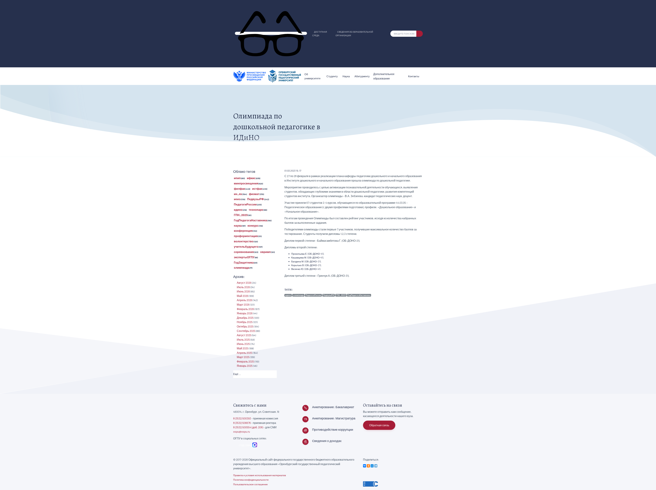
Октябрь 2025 (245, 326)
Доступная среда (319, 34)
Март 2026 (243, 304)
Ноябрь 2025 (244, 322)
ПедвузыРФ (328, 295)
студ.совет (245, 445)
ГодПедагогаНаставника (359, 295)
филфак (239, 188)
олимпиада (298, 295)
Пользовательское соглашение (250, 484)
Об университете (312, 76)
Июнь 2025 (243, 343)
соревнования (244, 251)
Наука (346, 76)
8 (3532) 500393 (242, 418)
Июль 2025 (243, 339)
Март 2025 (243, 357)
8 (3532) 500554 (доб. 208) (248, 427)
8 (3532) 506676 (242, 422)
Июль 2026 (243, 287)
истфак (257, 188)
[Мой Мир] (372, 465)
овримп (265, 251)
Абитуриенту (362, 76)
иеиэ (237, 199)
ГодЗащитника (244, 262)
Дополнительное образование (383, 76)
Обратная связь (379, 425)
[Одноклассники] (368, 465)
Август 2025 (244, 335)
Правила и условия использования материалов (259, 475)
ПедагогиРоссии (313, 295)
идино (288, 295)
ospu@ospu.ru (241, 431)
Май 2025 (242, 348)
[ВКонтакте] (364, 465)
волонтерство (243, 241)
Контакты (413, 76)
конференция (243, 230)
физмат (254, 194)
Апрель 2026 (244, 300)
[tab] (255, 374)
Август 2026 (244, 282)
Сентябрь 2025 (246, 330)
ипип (237, 178)
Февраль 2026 (245, 309)
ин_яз (238, 194)
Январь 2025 (244, 365)
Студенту (332, 76)
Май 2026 (242, 295)
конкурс (253, 225)
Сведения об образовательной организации (354, 34)
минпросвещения (246, 183)
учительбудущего (246, 246)
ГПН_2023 (341, 295)
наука (238, 225)
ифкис (251, 178)
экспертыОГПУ (244, 257)
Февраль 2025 (245, 361)
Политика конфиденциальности (251, 479)
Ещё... (237, 374)
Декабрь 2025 (245, 317)
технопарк (256, 209)
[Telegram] (375, 465)
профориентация (246, 236)
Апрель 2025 (244, 352)
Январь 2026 (244, 313)
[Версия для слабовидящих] (271, 33)
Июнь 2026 (243, 291)
